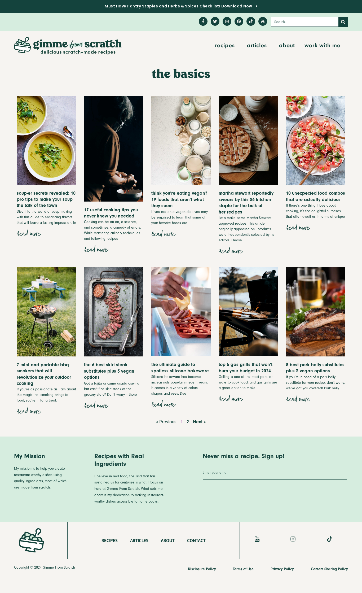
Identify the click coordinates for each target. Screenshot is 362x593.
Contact (196, 540)
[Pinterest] (239, 21)
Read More (28, 234)
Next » (199, 422)
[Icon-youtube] (262, 21)
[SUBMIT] (333, 474)
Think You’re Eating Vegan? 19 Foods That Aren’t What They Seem (179, 199)
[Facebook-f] (203, 21)
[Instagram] (227, 21)
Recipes (225, 45)
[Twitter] (215, 21)
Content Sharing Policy (329, 569)
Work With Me (322, 45)
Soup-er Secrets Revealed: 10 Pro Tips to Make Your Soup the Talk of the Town (46, 199)
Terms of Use (243, 569)
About (287, 45)
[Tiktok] (250, 21)
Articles (257, 45)
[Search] (343, 22)
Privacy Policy (282, 569)
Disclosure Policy (202, 569)
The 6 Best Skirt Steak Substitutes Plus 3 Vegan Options (109, 371)
